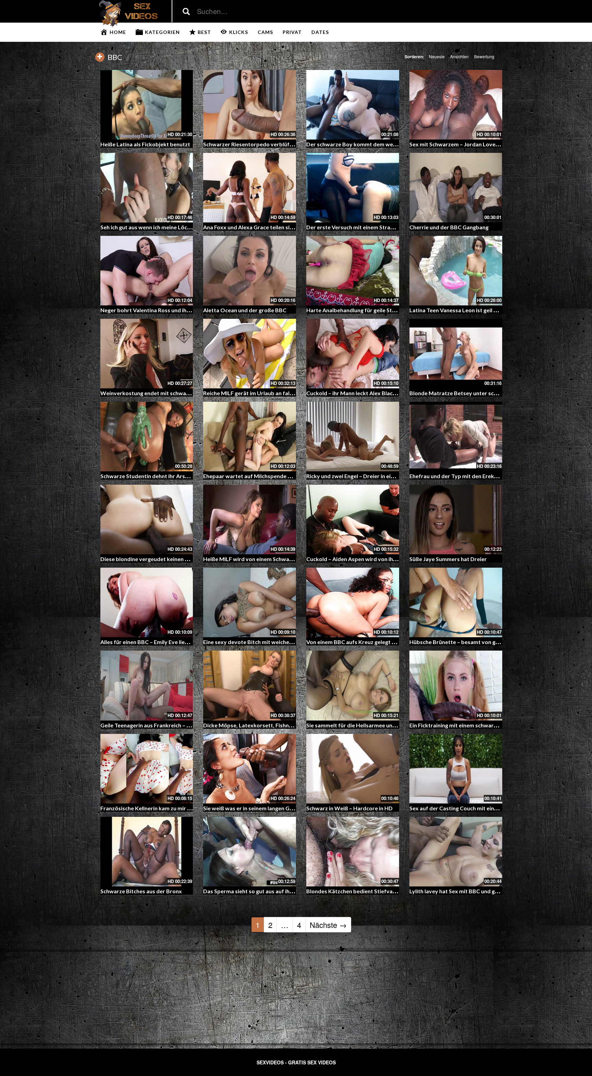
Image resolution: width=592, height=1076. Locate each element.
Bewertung (484, 56)
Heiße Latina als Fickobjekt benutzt (145, 144)
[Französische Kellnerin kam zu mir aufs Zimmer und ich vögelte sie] (146, 768)
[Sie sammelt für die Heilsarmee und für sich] (352, 685)
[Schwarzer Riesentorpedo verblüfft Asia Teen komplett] (249, 105)
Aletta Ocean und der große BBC (244, 310)
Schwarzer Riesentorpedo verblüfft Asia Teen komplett (274, 144)
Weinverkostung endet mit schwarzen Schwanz (160, 393)
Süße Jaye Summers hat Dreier (448, 559)
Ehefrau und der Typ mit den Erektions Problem (469, 476)
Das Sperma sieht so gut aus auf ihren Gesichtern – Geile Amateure (287, 891)
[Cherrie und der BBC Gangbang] (455, 187)
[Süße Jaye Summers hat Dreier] (455, 519)
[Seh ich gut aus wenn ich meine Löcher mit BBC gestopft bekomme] (146, 187)
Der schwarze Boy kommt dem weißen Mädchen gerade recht (384, 144)
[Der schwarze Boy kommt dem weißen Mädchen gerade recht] (352, 105)
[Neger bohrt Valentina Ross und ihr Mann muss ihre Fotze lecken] (146, 270)
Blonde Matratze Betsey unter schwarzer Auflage (472, 393)
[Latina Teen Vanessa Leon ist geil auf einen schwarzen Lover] (455, 270)
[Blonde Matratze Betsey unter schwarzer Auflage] (455, 353)
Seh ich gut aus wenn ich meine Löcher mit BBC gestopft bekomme (184, 227)
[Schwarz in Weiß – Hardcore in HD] (352, 768)
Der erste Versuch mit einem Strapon (353, 227)
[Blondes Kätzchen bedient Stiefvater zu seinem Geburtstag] (352, 851)
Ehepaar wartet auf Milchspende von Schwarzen (264, 476)
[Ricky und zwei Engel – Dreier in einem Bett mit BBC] (352, 436)
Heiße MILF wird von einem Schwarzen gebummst (266, 559)
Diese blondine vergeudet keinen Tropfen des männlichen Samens (183, 559)
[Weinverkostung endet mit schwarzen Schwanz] (146, 353)
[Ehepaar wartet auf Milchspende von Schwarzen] (249, 436)
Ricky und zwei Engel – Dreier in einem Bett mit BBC (371, 476)
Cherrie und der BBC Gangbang (449, 227)
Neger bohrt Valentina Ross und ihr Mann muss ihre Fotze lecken (181, 310)
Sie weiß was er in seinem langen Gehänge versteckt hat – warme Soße (292, 808)
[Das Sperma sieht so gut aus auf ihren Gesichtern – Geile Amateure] (249, 851)
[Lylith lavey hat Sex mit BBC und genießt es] (455, 851)
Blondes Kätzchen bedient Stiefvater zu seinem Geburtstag (381, 891)
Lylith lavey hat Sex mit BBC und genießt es (463, 891)
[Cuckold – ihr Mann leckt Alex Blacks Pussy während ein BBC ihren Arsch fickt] (352, 353)
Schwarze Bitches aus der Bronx (141, 891)
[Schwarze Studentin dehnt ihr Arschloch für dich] (146, 436)
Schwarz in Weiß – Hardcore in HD (349, 808)
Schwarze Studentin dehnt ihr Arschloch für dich (161, 476)
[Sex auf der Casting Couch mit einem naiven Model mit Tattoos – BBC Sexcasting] (455, 768)
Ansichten (459, 56)
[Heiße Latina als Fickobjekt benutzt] (146, 105)
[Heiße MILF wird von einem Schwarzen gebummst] (249, 519)
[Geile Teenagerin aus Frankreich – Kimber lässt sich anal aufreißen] (146, 685)
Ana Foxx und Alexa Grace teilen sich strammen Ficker (271, 227)
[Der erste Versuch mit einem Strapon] (352, 187)
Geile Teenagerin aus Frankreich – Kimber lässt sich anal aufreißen (183, 725)
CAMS (265, 32)
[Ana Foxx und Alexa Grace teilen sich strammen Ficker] (249, 187)
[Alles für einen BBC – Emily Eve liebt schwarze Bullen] (146, 602)
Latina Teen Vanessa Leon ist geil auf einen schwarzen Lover (485, 310)
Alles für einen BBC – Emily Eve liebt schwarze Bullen (166, 642)
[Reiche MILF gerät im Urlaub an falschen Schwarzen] (249, 353)
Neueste (437, 56)
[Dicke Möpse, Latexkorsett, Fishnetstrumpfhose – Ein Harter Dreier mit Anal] (249, 685)
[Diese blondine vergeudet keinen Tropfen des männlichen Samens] (146, 519)
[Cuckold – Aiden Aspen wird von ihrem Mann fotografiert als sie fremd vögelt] (352, 519)
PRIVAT (292, 32)
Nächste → (328, 924)
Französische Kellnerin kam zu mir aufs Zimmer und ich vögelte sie (183, 808)
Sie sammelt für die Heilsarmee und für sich (361, 725)
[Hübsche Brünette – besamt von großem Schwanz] (455, 602)
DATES (320, 32)
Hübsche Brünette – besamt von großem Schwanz (472, 642)
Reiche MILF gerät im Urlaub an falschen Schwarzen (268, 393)
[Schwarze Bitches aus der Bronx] (146, 851)
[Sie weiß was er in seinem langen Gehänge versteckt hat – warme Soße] (249, 768)
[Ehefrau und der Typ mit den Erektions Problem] (455, 436)
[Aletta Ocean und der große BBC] (249, 270)
